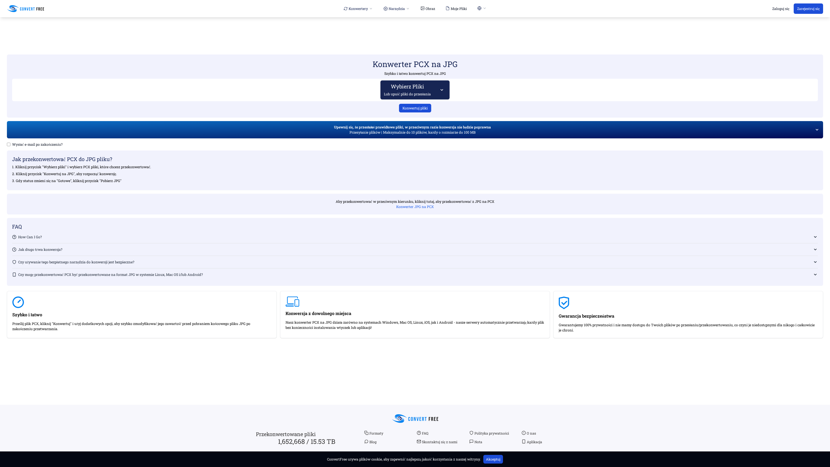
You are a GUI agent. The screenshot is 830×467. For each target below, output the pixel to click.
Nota (478, 442)
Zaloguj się (780, 8)
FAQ (425, 433)
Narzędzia (397, 8)
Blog (373, 442)
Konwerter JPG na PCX (415, 206)
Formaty (376, 433)
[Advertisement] (415, 29)
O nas (531, 433)
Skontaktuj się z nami (439, 442)
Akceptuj (493, 459)
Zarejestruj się (808, 8)
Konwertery (358, 8)
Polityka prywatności (491, 433)
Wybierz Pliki (407, 89)
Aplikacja (534, 442)
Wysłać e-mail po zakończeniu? (37, 144)
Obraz (430, 8)
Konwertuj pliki (415, 108)
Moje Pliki (459, 8)
